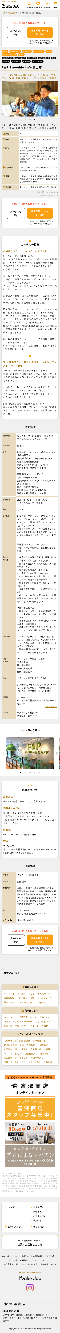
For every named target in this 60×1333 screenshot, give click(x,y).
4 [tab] (34, 773)
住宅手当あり (37, 1057)
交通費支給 (36, 1049)
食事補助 (48, 1049)
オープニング (21, 1057)
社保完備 (8, 1049)
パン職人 (21, 993)
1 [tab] (25, 120)
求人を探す (29, 7)
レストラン (33, 1025)
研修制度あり (44, 1044)
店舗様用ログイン (48, 1264)
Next (56, 753)
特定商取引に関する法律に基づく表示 (21, 1264)
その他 (42, 1002)
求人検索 (12, 13)
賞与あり (30, 1044)
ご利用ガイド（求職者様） (32, 1256)
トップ (11, 1207)
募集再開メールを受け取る (40, 32)
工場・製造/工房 (43, 1021)
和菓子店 (8, 1025)
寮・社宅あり (21, 1049)
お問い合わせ (53, 1256)
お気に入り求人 (15, 1226)
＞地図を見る (51, 706)
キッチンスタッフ (28, 1002)
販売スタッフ (43, 993)
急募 (22, 1044)
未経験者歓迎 (10, 1040)
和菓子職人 (21, 998)
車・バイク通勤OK (13, 1053)
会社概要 (13, 1260)
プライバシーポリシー (41, 1260)
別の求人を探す (15, 32)
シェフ (31, 993)
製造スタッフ (10, 1002)
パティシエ (9, 993)
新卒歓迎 (48, 1062)
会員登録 (47, 7)
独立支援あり (31, 1053)
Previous (3, 753)
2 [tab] (30, 120)
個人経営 (8, 1057)
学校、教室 (20, 1025)
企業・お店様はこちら (30, 1242)
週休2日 (44, 1053)
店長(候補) (9, 998)
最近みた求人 (39, 1226)
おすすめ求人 (39, 1215)
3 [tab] (34, 120)
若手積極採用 (39, 1040)
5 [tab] (39, 773)
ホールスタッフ (44, 998)
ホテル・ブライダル (39, 1017)
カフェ (7, 1021)
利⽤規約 (24, 1260)
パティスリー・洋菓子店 (16, 1017)
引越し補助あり (11, 1062)
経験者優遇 (24, 1040)
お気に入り (38, 7)
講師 (32, 998)
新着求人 (37, 1211)
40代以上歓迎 (10, 1044)
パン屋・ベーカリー (22, 1021)
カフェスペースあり (31, 1062)
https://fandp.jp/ (25, 920)
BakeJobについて (9, 1256)
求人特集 (37, 1220)
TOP (3, 13)
